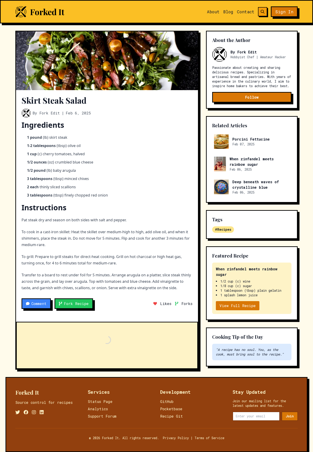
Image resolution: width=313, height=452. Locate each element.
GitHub (166, 401)
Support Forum (102, 416)
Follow (252, 97)
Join (290, 416)
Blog (228, 11)
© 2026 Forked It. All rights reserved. (124, 438)
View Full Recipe (238, 305)
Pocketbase (171, 408)
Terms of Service (209, 438)
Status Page (100, 401)
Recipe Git (171, 416)
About (213, 11)
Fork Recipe (76, 303)
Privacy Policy (176, 438)
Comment (39, 303)
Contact (245, 11)
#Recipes (223, 229)
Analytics (98, 408)
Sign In (284, 11)
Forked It (47, 11)
